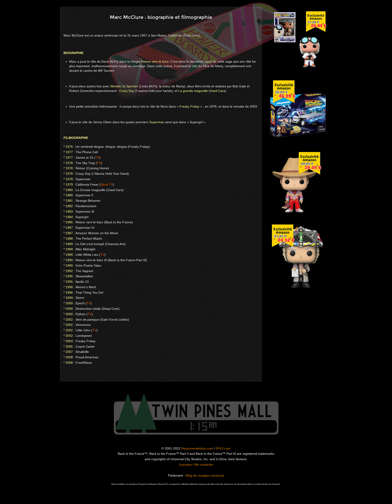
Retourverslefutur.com (197, 448)
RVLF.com (223, 448)
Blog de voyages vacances (205, 475)
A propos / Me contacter (196, 464)
